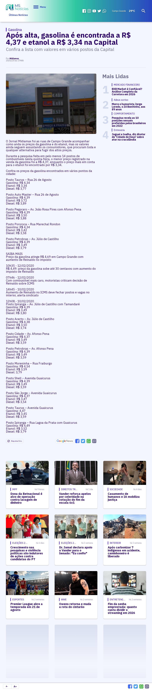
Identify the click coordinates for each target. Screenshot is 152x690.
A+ (15, 686)
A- (7, 686)
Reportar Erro (16, 441)
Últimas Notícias (18, 14)
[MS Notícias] (17, 7)
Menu (43, 6)
